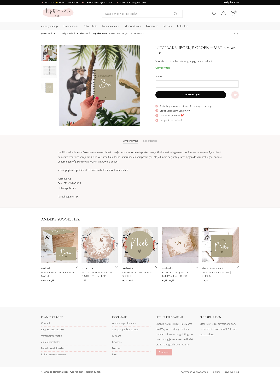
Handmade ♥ (47, 268)
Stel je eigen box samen (125, 329)
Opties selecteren (49, 279)
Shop (56, 33)
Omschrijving (130, 140)
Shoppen (164, 352)
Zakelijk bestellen (230, 2)
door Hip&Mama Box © (212, 268)
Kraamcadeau (70, 26)
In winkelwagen (191, 94)
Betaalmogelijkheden (52, 348)
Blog (114, 354)
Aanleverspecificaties (124, 323)
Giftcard (116, 335)
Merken (167, 26)
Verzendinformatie (51, 335)
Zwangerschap (49, 26)
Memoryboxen (133, 26)
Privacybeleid (231, 372)
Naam (159, 76)
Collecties (182, 26)
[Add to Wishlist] (235, 95)
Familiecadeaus (110, 26)
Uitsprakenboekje (99, 33)
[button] (135, 87)
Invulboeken (82, 33)
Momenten (152, 26)
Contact (45, 323)
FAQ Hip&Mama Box (52, 329)
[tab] (130, 141)
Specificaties (150, 140)
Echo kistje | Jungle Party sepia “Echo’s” (175, 274)
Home (47, 33)
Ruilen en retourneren (53, 354)
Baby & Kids (90, 26)
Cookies (215, 372)
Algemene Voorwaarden (194, 372)
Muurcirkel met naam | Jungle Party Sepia (97, 274)
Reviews (117, 342)
